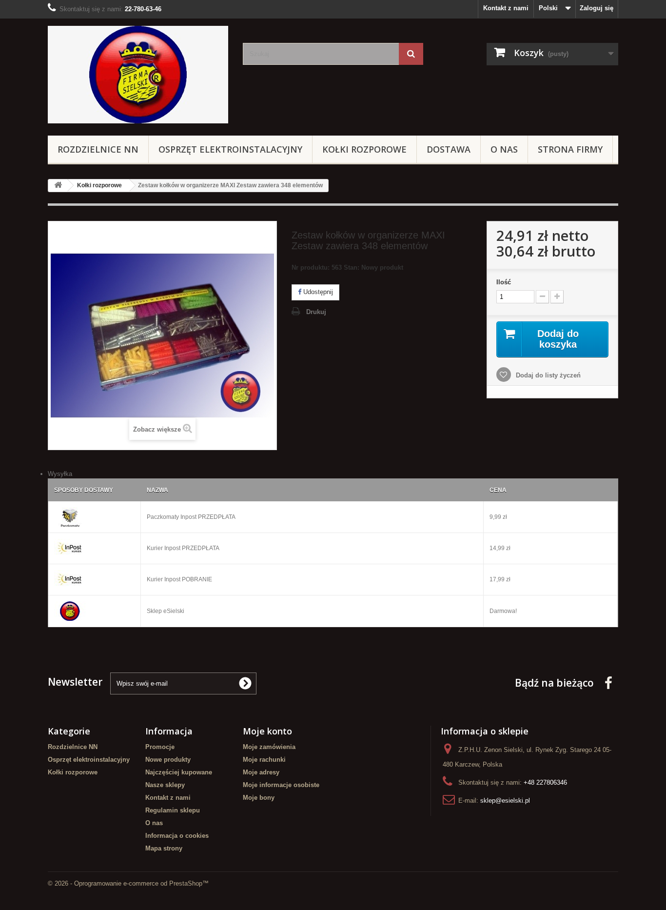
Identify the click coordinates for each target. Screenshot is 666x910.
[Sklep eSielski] (138, 74)
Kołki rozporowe (364, 149)
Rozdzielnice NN (98, 149)
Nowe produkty (168, 759)
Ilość (503, 282)
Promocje (160, 747)
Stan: (351, 267)
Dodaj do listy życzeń (547, 375)
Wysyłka (60, 473)
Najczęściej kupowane (178, 772)
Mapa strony (163, 848)
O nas (504, 149)
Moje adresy (261, 772)
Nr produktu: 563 (347, 267)
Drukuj (316, 312)
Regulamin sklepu (172, 810)
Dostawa (448, 149)
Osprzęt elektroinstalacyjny (230, 149)
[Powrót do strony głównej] (58, 185)
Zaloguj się (596, 8)
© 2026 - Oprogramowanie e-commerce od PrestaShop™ (128, 883)
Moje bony (258, 797)
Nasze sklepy (165, 785)
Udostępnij (317, 292)
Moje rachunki (264, 759)
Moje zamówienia (269, 747)
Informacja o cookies (177, 835)
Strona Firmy (570, 149)
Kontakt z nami (506, 8)
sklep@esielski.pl (505, 800)
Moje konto (267, 731)
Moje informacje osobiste (281, 785)
